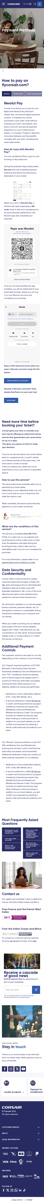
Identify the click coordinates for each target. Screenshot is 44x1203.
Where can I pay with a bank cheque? (32, 854)
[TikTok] (24, 1190)
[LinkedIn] (20, 1190)
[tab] (22, 1127)
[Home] (3, 70)
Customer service (34, 4)
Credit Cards (18, 94)
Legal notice (16, 1200)
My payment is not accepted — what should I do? (11, 831)
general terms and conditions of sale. (18, 563)
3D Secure (35, 701)
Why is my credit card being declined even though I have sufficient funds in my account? (32, 833)
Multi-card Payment (34, 94)
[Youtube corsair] (23, 1069)
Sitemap (29, 1200)
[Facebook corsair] (4, 1069)
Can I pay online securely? (10, 839)
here (34, 941)
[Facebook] (3, 1190)
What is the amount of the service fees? (10, 847)
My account (39, 4)
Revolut (7, 94)
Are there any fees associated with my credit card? (32, 845)
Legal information (11, 1139)
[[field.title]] (5, 1153)
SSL (3, 585)
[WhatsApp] (16, 1190)
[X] (7, 1190)
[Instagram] (11, 1190)
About (5, 1133)
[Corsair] (14, 4)
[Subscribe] (36, 990)
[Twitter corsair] (17, 1069)
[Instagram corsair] (10, 1069)
